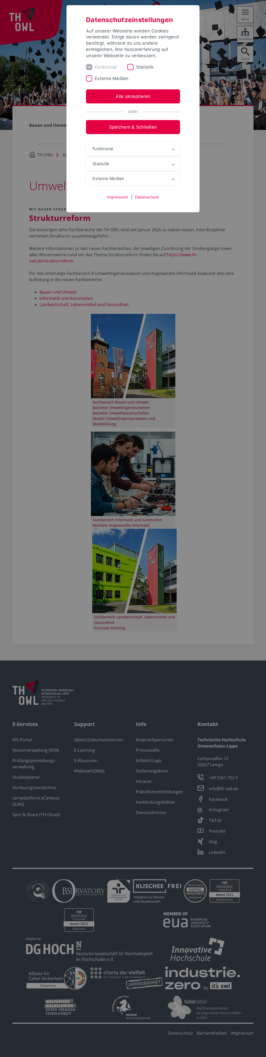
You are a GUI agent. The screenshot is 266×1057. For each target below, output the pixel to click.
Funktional (106, 67)
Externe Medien (112, 78)
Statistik (145, 67)
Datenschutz (147, 197)
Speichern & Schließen (133, 127)
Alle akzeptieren (133, 96)
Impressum (117, 197)
